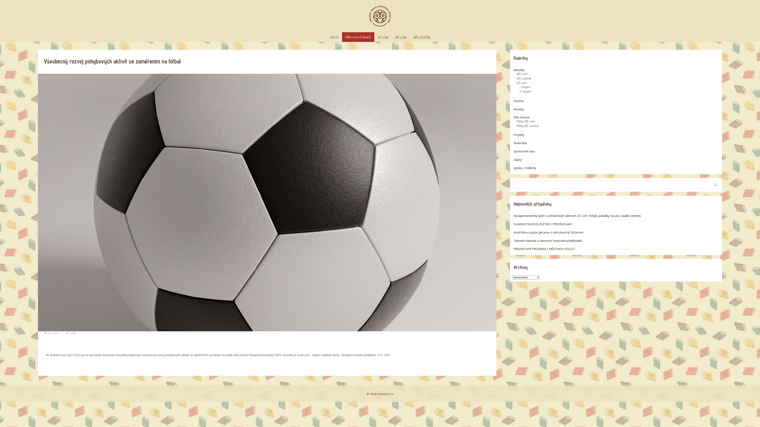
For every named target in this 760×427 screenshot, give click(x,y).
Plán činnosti (522, 117)
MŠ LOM (401, 37)
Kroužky (519, 109)
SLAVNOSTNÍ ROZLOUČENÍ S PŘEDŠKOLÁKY (543, 224)
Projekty (519, 135)
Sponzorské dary (524, 151)
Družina (518, 101)
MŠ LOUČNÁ (421, 37)
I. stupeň (525, 87)
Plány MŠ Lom (526, 121)
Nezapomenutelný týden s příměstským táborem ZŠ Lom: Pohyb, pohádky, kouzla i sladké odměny (577, 216)
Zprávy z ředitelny (525, 168)
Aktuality (519, 70)
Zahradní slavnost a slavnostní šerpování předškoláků (548, 241)
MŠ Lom (522, 74)
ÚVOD (334, 37)
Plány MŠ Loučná (528, 126)
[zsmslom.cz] (380, 16)
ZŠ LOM (383, 37)
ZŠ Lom (522, 83)
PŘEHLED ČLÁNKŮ (358, 37)
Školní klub (520, 143)
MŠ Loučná (524, 78)
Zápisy (518, 160)
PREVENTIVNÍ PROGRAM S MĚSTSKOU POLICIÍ (544, 249)
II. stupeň (525, 91)
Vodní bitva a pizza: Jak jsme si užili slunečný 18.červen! (548, 232)
